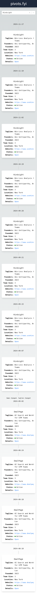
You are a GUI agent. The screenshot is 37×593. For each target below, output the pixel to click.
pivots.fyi (19, 4)
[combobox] (3, 12)
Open (17, 62)
